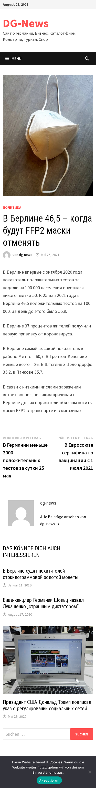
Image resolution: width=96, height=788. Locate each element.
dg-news (25, 254)
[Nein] (89, 771)
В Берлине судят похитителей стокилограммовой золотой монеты (40, 574)
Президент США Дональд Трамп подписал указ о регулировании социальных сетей (47, 705)
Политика (12, 207)
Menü (17, 58)
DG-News (26, 23)
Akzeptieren (49, 780)
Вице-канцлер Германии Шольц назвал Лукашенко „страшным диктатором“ (43, 603)
